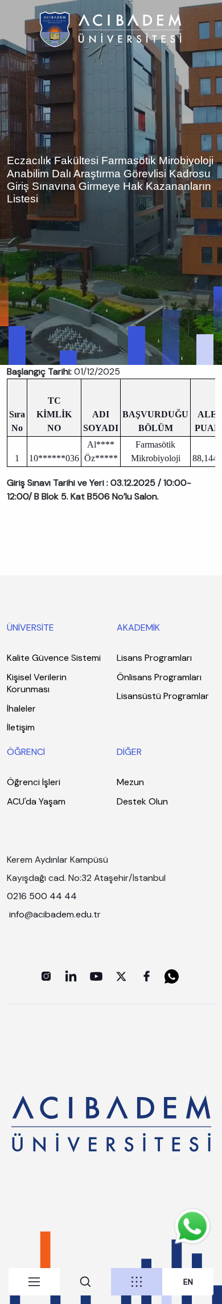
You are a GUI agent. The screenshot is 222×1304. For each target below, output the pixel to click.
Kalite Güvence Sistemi (54, 658)
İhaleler (21, 708)
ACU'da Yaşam (36, 801)
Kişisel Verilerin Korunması (37, 683)
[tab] (34, 1281)
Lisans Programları (154, 658)
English (188, 1282)
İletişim (21, 727)
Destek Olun (142, 801)
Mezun (130, 782)
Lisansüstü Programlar (163, 696)
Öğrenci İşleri (33, 782)
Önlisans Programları (159, 677)
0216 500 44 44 (42, 896)
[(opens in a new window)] (46, 976)
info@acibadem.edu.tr (56, 914)
